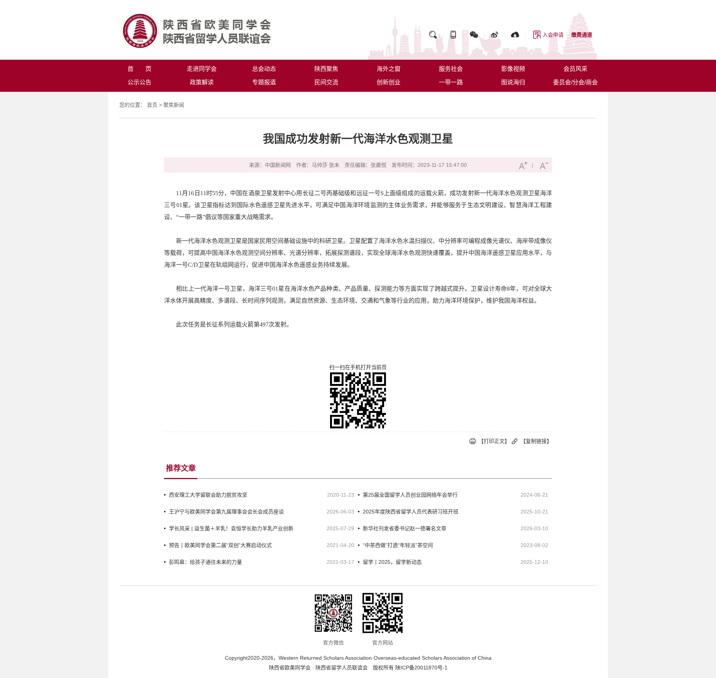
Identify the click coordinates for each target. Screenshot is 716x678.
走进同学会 (202, 69)
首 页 (139, 69)
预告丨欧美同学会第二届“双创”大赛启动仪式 (220, 545)
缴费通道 (581, 35)
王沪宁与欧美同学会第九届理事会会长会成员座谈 (226, 512)
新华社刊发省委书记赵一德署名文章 (404, 528)
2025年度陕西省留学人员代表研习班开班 (410, 512)
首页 (152, 105)
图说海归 (513, 82)
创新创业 (389, 82)
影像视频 (513, 69)
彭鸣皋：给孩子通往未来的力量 (205, 562)
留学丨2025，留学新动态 (392, 562)
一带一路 (451, 82)
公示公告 (139, 82)
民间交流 (326, 82)
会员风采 (575, 69)
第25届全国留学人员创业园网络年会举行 (410, 495)
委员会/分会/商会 (575, 82)
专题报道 (264, 82)
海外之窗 (389, 69)
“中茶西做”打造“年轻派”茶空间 (398, 545)
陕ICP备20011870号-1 (421, 668)
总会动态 (264, 69)
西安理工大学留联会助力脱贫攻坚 (208, 495)
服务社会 (451, 69)
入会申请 (553, 35)
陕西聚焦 (326, 69)
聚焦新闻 (173, 105)
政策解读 (202, 82)
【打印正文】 (494, 441)
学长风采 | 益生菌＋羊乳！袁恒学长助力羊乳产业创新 (231, 528)
